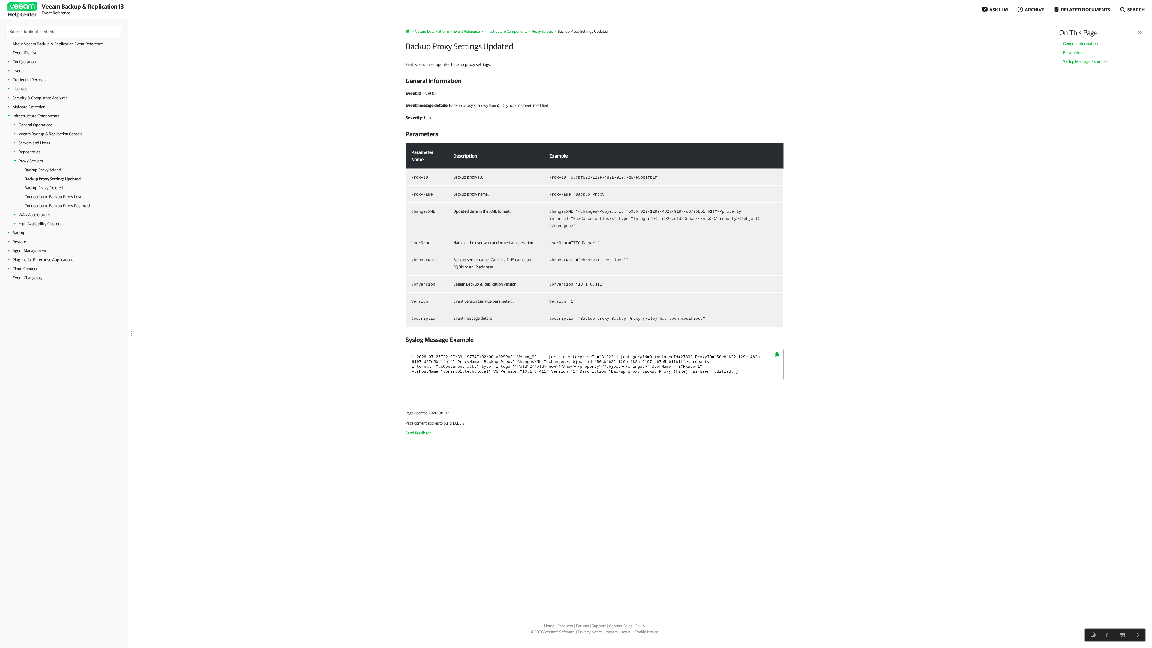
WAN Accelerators (34, 214)
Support (599, 625)
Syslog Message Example (1085, 61)
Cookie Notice (646, 631)
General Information (1080, 43)
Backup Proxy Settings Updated (53, 178)
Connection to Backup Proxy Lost (53, 196)
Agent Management (29, 250)
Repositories (29, 151)
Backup (19, 232)
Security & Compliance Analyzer (40, 97)
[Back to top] (1122, 635)
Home (549, 625)
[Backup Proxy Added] (1108, 635)
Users (17, 70)
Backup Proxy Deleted (44, 187)
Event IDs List (25, 52)
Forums (582, 625)
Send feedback (418, 432)
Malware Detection (29, 106)
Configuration (24, 61)
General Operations (35, 124)
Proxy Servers (31, 160)
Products (565, 625)
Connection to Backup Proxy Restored (57, 205)
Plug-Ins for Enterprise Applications (43, 259)
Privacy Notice (590, 631)
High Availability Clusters (40, 223)
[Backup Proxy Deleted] (1136, 635)
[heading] (595, 80)
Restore (19, 241)
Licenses (20, 88)
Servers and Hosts (34, 142)
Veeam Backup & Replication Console (50, 133)
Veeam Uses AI (619, 631)
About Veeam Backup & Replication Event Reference (58, 43)
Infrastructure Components (36, 115)
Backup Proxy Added (43, 169)
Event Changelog (27, 277)
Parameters (1073, 52)
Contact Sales (620, 625)
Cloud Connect (25, 268)
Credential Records (29, 79)
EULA (640, 625)
